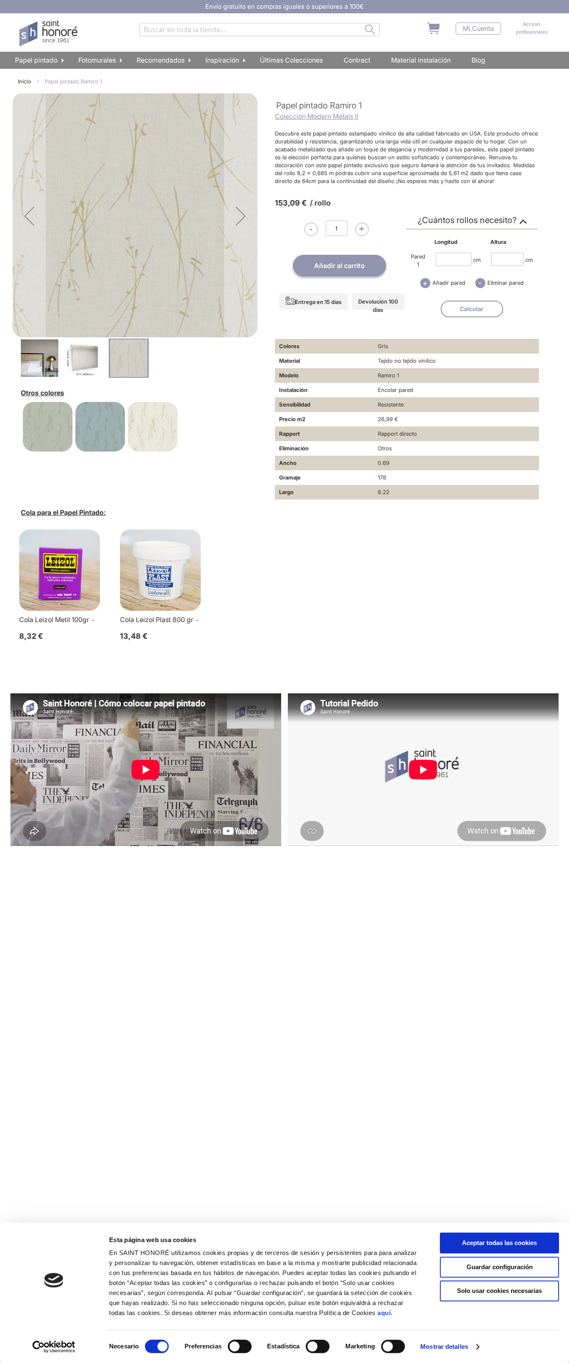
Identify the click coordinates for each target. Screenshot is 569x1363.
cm (477, 259)
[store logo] (49, 33)
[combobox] (259, 29)
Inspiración (222, 60)
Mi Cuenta (478, 29)
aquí (384, 1312)
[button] (29, 216)
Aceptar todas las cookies (499, 1242)
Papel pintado (36, 60)
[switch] (240, 1347)
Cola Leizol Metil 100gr (54, 619)
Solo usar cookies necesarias (499, 1290)
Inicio (24, 81)
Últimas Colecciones (291, 60)
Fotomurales (97, 60)
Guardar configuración (500, 1266)
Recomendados (161, 60)
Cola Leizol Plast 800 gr (156, 619)
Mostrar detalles (444, 1346)
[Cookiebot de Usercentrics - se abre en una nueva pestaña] (53, 1346)
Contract (357, 60)
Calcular (472, 308)
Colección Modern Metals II (316, 116)
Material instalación (421, 60)
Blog (478, 60)
